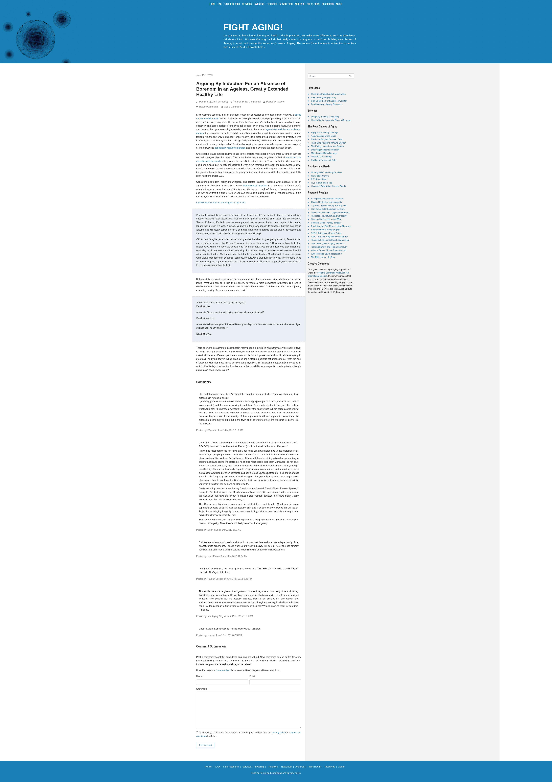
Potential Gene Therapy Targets (326, 222)
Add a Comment (232, 106)
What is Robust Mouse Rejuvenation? (328, 250)
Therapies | (274, 766)
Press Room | (315, 766)
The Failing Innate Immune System (327, 146)
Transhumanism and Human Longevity (329, 247)
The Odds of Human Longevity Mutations (330, 212)
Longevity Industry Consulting (325, 116)
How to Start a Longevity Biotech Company (331, 120)
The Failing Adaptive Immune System (328, 143)
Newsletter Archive (320, 176)
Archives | (301, 766)
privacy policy (279, 732)
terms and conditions (271, 773)
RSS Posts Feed (319, 179)
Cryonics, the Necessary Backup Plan (329, 205)
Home (212, 4)
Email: (252, 676)
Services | (248, 766)
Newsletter (286, 4)
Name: (199, 676)
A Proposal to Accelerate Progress (327, 198)
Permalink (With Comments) (213, 101)
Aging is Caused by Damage (324, 132)
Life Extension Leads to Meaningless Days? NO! (221, 202)
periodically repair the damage (230, 148)
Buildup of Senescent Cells (323, 160)
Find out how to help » (252, 47)
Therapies (272, 4)
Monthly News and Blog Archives (326, 172)
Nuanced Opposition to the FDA (326, 219)
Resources (328, 4)
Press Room (313, 4)
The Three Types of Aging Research (328, 243)
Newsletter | (288, 766)
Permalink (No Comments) (247, 101)
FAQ (220, 4)
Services (247, 4)
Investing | (261, 766)
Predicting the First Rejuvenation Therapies (331, 226)
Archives (299, 4)
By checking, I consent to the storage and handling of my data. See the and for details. (248, 734)
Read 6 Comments (209, 106)
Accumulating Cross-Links (323, 136)
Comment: (201, 689)
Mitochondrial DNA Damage (324, 153)
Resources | (331, 766)
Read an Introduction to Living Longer (328, 94)
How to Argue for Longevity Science (328, 209)
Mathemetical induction (255, 185)
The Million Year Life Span (323, 257)
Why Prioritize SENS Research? (326, 254)
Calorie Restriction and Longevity (326, 202)
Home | (209, 766)
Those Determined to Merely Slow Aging (330, 240)
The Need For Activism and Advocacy (329, 216)
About (339, 4)
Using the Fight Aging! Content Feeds (328, 186)
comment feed (223, 670)
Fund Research (232, 4)
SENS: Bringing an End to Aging (326, 233)
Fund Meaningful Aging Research (326, 104)
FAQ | (219, 766)
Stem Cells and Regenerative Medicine (329, 236)
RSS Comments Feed (321, 183)
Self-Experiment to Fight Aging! (325, 229)
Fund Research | (232, 766)
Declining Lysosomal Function (325, 149)
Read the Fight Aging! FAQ (323, 97)
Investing (259, 4)
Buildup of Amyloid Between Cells (326, 139)
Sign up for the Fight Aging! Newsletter (329, 101)
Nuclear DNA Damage (321, 156)
